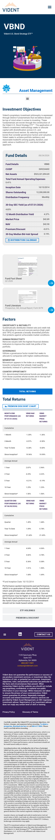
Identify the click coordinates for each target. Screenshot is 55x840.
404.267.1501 (27, 663)
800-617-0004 (37, 726)
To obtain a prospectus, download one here (26, 725)
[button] (49, 7)
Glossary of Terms (30, 712)
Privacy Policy (9, 712)
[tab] (27, 392)
